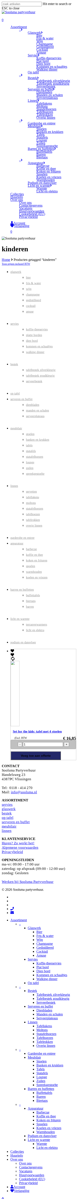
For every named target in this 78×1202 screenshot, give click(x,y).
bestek (14, 364)
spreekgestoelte (35, 473)
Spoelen (41, 1124)
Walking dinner (46, 979)
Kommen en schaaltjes (51, 975)
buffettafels (33, 595)
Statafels (42, 1073)
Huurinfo (16, 1155)
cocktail (31, 306)
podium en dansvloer (23, 642)
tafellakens (32, 497)
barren (30, 606)
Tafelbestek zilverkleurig (53, 994)
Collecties (17, 1151)
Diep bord (43, 971)
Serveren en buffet (40, 1006)
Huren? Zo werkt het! (18, 843)
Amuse (41, 955)
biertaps (31, 601)
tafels (29, 445)
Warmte (41, 1144)
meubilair (16, 428)
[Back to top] (3, 1198)
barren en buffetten (22, 589)
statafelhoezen (34, 456)
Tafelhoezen (44, 1038)
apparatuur (16, 543)
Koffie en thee (46, 1116)
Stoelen (41, 1061)
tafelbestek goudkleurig (40, 375)
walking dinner (35, 352)
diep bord (32, 340)
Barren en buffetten (41, 1089)
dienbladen (32, 404)
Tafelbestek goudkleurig (52, 998)
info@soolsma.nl (24, 792)
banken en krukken (37, 439)
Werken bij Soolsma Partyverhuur (28, 882)
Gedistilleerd (45, 947)
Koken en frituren (48, 1120)
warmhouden (34, 571)
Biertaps (42, 1100)
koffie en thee (34, 554)
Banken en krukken (49, 1065)
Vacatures (25, 1171)
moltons (31, 503)
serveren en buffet (21, 399)
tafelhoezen (33, 514)
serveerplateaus (35, 416)
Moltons (42, 1030)
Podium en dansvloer (42, 1136)
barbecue (31, 549)
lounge (30, 462)
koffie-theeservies (37, 329)
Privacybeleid (12, 852)
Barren (41, 1096)
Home (6, 260)
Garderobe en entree (41, 1053)
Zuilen (40, 1081)
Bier (39, 932)
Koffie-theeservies (48, 963)
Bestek (32, 991)
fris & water (33, 283)
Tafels (40, 1069)
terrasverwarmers (36, 624)
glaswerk (15, 272)
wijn (28, 289)
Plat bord (42, 967)
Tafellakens (44, 1026)
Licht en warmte (39, 1140)
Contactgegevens (30, 1167)
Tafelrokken (44, 1042)
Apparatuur (35, 1108)
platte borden (34, 335)
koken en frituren (36, 560)
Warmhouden (45, 1132)
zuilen (29, 468)
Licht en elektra (47, 1147)
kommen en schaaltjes (39, 346)
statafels (31, 451)
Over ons (16, 1159)
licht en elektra (35, 630)
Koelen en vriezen (48, 1128)
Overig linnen (45, 1045)
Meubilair (34, 1057)
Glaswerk (34, 928)
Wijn (39, 940)
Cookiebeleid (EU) (32, 1179)
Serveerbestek (45, 1002)
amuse (30, 311)
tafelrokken (33, 520)
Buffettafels (44, 1093)
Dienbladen (44, 1010)
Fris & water (45, 936)
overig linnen (34, 525)
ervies (8, 804)
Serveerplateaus (47, 1018)
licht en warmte (19, 619)
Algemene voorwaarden (20, 847)
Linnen (32, 1022)
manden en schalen (37, 410)
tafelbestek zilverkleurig (40, 370)
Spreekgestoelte (47, 1085)
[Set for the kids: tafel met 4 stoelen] (23, 725)
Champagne (44, 943)
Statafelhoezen (46, 1034)
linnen (14, 486)
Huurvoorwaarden (31, 1175)
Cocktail (42, 951)
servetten (31, 491)
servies (14, 323)
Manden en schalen (49, 1014)
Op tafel (33, 983)
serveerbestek (34, 381)
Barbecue (42, 1112)
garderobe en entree (22, 537)
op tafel (15, 393)
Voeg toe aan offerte (36, 755)
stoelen (30, 434)
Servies (33, 959)
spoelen (30, 566)
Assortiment (18, 920)
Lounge (41, 1077)
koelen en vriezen (36, 577)
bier (28, 277)
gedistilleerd (33, 300)
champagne (33, 294)
